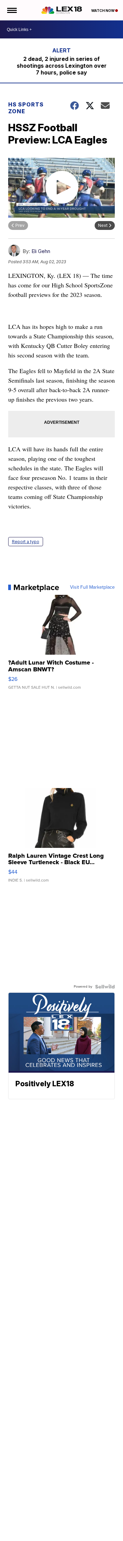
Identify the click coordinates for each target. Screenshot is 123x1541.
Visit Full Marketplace (92, 587)
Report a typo (25, 541)
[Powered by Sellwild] (105, 986)
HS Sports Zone (26, 108)
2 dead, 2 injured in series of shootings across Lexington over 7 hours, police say (62, 65)
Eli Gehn (40, 251)
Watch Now (103, 11)
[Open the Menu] (11, 10)
